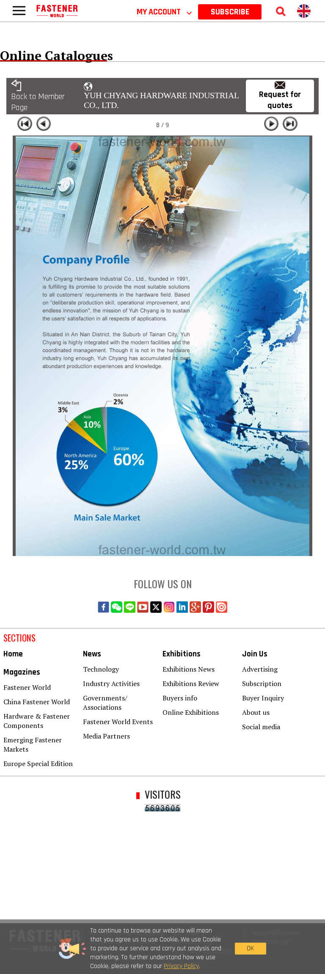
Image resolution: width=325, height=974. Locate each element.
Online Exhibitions (190, 712)
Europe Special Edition (38, 763)
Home (13, 654)
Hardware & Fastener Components (36, 720)
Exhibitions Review (190, 683)
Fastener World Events (118, 721)
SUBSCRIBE (230, 11)
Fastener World (27, 687)
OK (250, 948)
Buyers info (179, 698)
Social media (261, 726)
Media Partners (106, 736)
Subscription (261, 683)
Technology (101, 669)
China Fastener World (36, 701)
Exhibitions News (188, 669)
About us (256, 712)
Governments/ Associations (105, 702)
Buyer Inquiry (263, 698)
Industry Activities (111, 683)
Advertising (260, 669)
